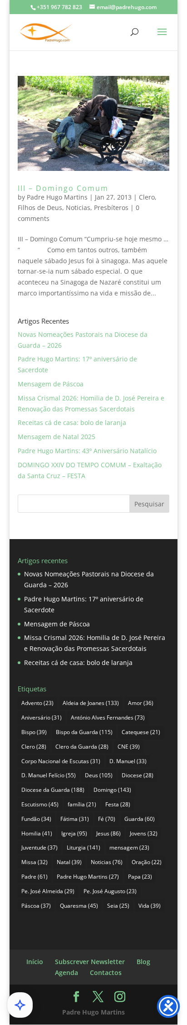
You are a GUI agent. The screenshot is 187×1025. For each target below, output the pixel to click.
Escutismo (40, 804)
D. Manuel (128, 761)
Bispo (34, 732)
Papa (140, 876)
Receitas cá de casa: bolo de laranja (72, 422)
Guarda (139, 819)
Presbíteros (111, 207)
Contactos (106, 972)
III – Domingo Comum (63, 188)
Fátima (74, 819)
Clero (147, 197)
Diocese (137, 775)
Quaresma (79, 906)
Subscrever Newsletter (90, 961)
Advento (37, 703)
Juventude (39, 847)
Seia (118, 906)
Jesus (108, 833)
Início (34, 961)
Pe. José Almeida (47, 891)
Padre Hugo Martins (57, 197)
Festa (117, 804)
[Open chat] (20, 1005)
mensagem (129, 847)
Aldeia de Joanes (91, 703)
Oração (147, 862)
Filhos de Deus (40, 207)
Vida (149, 906)
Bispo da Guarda (84, 732)
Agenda (66, 972)
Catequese (141, 732)
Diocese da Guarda (52, 790)
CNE (129, 746)
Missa (34, 862)
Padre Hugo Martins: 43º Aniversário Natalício (87, 450)
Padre (34, 876)
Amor (140, 703)
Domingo (112, 790)
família (82, 804)
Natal (69, 862)
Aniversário (41, 717)
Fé (106, 819)
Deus (99, 775)
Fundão (36, 819)
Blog (143, 961)
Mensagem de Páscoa (51, 384)
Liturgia (83, 847)
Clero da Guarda (81, 746)
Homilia (36, 833)
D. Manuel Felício (48, 775)
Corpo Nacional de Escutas (60, 761)
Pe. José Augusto (110, 891)
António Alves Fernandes (108, 717)
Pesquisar (149, 504)
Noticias (78, 207)
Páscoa (36, 906)
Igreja (74, 833)
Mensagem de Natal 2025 (56, 436)
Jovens (143, 833)
